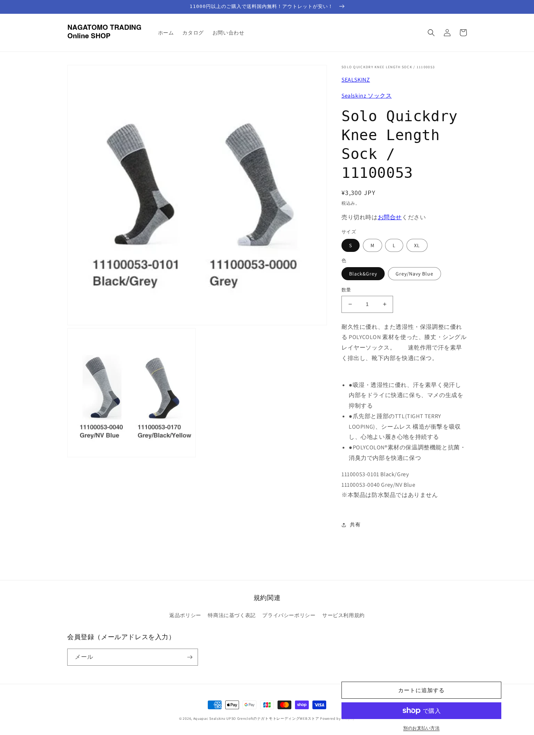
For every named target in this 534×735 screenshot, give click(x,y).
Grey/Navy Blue (414, 273)
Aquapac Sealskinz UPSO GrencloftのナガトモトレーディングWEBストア (256, 718)
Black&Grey (363, 273)
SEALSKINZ (355, 79)
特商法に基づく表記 (231, 615)
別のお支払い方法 (421, 728)
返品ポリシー (185, 615)
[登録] (190, 657)
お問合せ (390, 217)
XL (417, 245)
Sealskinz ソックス (366, 95)
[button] (431, 33)
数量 (346, 290)
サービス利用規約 (343, 615)
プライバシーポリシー (288, 615)
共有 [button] (355, 524)
